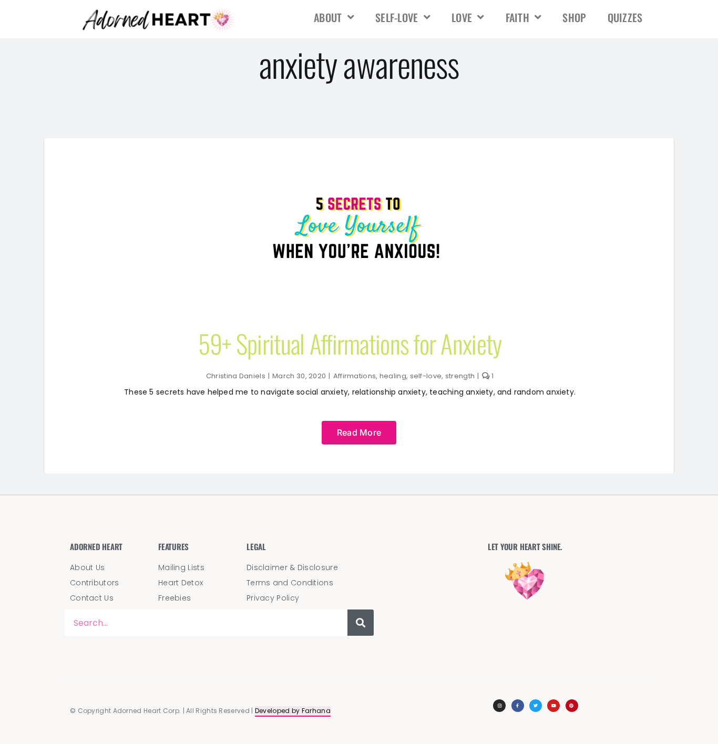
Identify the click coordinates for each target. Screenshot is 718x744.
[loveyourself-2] (359, 154)
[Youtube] (553, 705)
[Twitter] (535, 705)
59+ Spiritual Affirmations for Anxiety (350, 343)
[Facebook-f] (517, 705)
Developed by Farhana (293, 710)
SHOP (574, 17)
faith (518, 17)
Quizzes (625, 17)
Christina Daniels (235, 376)
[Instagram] (499, 705)
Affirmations (354, 376)
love (462, 17)
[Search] (360, 622)
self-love (396, 17)
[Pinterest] (572, 705)
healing (392, 376)
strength (460, 376)
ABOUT (328, 17)
